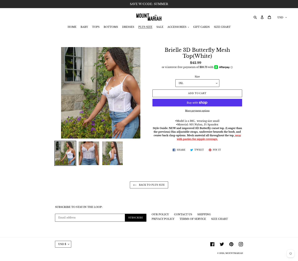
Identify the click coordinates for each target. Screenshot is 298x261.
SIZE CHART (219, 218)
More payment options (197, 110)
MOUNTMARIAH (234, 253)
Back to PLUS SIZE (151, 185)
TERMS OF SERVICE (193, 218)
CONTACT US (183, 214)
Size (197, 76)
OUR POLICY (160, 214)
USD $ (62, 244)
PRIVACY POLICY (163, 218)
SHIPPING (204, 214)
